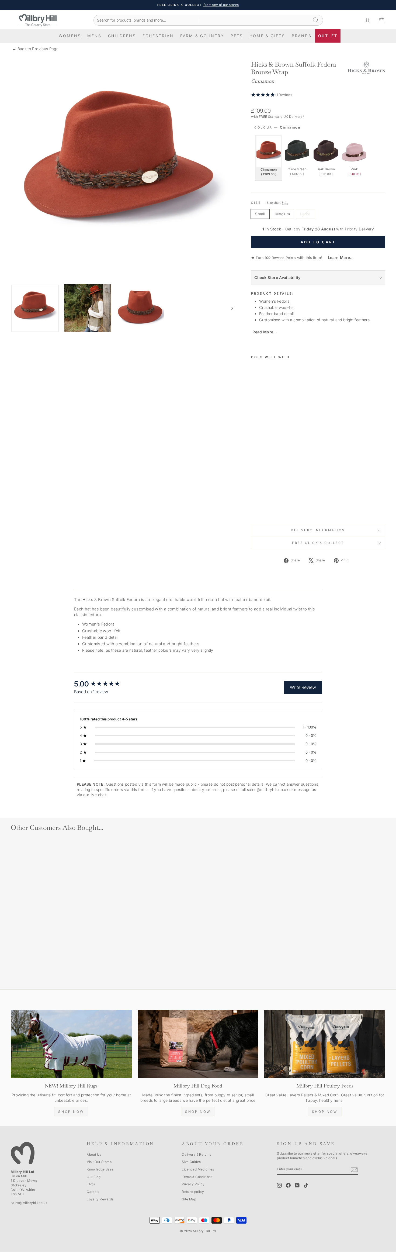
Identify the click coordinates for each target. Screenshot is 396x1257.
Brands (302, 35)
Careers (93, 1192)
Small (260, 214)
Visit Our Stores (99, 1162)
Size (266, 203)
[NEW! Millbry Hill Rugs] (71, 1044)
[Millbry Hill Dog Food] (198, 1044)
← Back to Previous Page (35, 48)
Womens (70, 35)
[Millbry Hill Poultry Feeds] (324, 1044)
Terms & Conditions (197, 1177)
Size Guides (191, 1162)
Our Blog (93, 1177)
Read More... (264, 332)
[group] (102, 684)
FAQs (91, 1184)
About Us (94, 1154)
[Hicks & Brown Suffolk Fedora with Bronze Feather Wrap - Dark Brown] (269, 502)
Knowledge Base (100, 1169)
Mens (94, 35)
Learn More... (338, 257)
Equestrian (158, 35)
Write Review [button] (303, 687)
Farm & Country (202, 35)
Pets (237, 35)
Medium (282, 214)
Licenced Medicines (198, 1169)
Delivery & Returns (196, 1154)
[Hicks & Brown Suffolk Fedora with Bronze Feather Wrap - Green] (262, 502)
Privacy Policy (193, 1184)
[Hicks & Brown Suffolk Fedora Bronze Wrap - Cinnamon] (254, 502)
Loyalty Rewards (100, 1199)
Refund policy (193, 1192)
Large (305, 214)
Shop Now (71, 1112)
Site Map (189, 1199)
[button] (318, 95)
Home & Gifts (267, 35)
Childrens (122, 35)
